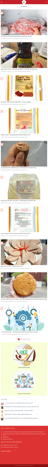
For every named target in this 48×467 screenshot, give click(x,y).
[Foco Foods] (24, 2)
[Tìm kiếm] (46, 2)
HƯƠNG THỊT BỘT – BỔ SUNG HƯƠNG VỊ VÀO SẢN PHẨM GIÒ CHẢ (18, 414)
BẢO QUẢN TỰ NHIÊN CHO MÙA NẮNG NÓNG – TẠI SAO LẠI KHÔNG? (18, 410)
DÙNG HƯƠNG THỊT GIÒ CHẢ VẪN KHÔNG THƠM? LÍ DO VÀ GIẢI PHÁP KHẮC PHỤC (21, 406)
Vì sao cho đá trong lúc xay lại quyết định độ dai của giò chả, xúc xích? (18, 403)
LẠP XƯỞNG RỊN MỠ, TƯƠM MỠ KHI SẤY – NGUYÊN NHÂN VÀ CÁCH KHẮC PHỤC (21, 418)
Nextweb (31, 465)
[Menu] (1, 2)
